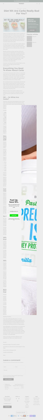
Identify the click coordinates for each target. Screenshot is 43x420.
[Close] (35, 107)
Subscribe (14, 215)
